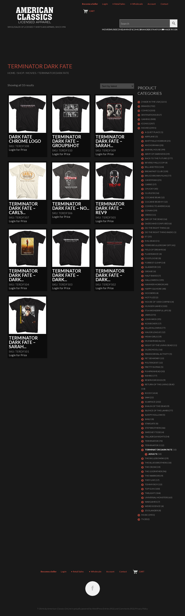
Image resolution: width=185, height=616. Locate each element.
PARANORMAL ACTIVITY (157, 354)
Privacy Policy (141, 608)
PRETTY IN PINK (152, 367)
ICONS (119, 29)
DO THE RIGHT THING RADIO (159, 232)
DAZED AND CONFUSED (157, 223)
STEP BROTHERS (153, 427)
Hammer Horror (154, 284)
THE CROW (150, 467)
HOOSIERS (150, 293)
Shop (20, 72)
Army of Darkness (155, 154)
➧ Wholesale (136, 4)
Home (11, 72)
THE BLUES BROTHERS (156, 462)
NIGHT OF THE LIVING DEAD (159, 345)
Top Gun (149, 488)
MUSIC (113, 29)
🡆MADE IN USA (169, 29)
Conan (149, 210)
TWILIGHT (150, 493)
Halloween (151, 280)
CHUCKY (149, 188)
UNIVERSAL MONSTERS (156, 497)
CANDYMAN (151, 180)
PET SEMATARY (152, 358)
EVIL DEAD (150, 241)
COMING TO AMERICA (156, 206)
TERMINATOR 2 (152, 445)
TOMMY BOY (151, 484)
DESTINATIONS (155, 29)
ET (146, 236)
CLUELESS (150, 193)
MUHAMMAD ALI (153, 341)
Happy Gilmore (153, 288)
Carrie (148, 184)
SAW (147, 397)
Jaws (147, 314)
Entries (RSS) (109, 608)
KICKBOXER (151, 323)
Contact (164, 4)
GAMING (126, 29)
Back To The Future (156, 158)
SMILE (148, 419)
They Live (150, 480)
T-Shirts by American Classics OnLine (54, 608)
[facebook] (92, 588)
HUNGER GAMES (153, 306)
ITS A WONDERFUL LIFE (156, 310)
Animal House (153, 149)
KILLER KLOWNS (153, 327)
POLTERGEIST (151, 362)
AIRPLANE (150, 136)
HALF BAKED (151, 275)
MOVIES (106, 29)
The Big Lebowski (154, 458)
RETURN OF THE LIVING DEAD (159, 384)
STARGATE (150, 423)
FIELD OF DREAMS (154, 249)
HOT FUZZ (150, 297)
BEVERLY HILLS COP (154, 162)
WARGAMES (151, 501)
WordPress (97, 608)
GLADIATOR (150, 267)
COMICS (136, 29)
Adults (153, 454)
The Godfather (153, 471)
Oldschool (151, 349)
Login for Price (18, 149)
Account (152, 4)
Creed (148, 214)
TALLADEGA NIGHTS (155, 436)
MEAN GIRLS (151, 336)
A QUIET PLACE (152, 132)
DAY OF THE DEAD (154, 219)
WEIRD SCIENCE (153, 506)
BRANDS (144, 29)
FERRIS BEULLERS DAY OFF (158, 245)
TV (131, 29)
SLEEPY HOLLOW (153, 414)
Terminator (151, 441)
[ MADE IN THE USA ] (151, 101)
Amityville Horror (155, 141)
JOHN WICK (151, 319)
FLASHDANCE (152, 254)
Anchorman (152, 145)
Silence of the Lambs (157, 410)
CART (92, 11)
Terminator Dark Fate (158, 449)
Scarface (150, 401)
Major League (153, 332)
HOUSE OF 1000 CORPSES (158, 301)
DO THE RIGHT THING (155, 227)
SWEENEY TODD (153, 432)
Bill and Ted (151, 167)
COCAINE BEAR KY (154, 201)
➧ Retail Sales (118, 4)
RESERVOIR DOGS (153, 380)
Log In (105, 4)
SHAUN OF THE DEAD (155, 406)
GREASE (149, 271)
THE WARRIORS (152, 475)
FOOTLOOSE (151, 258)
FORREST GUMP (153, 262)
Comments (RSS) (127, 608)
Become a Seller (90, 4)
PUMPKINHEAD (152, 371)
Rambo (149, 375)
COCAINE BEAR (152, 197)
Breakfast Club (154, 171)
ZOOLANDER (151, 510)
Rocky (148, 393)
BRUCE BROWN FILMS (156, 175)
